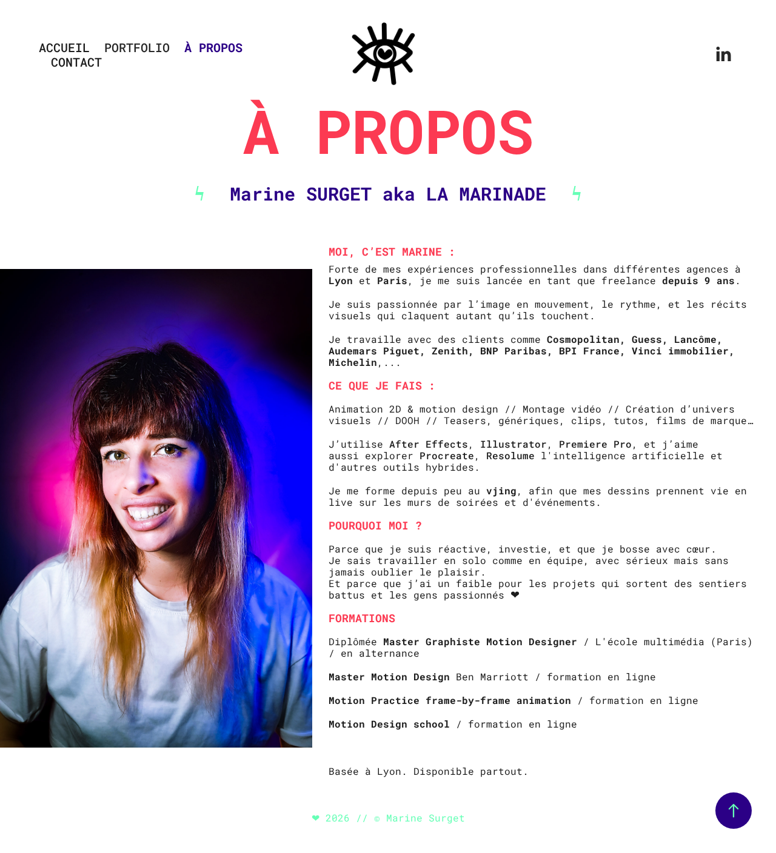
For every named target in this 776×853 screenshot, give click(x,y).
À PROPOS (213, 47)
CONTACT (76, 62)
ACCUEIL (64, 47)
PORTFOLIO (137, 47)
